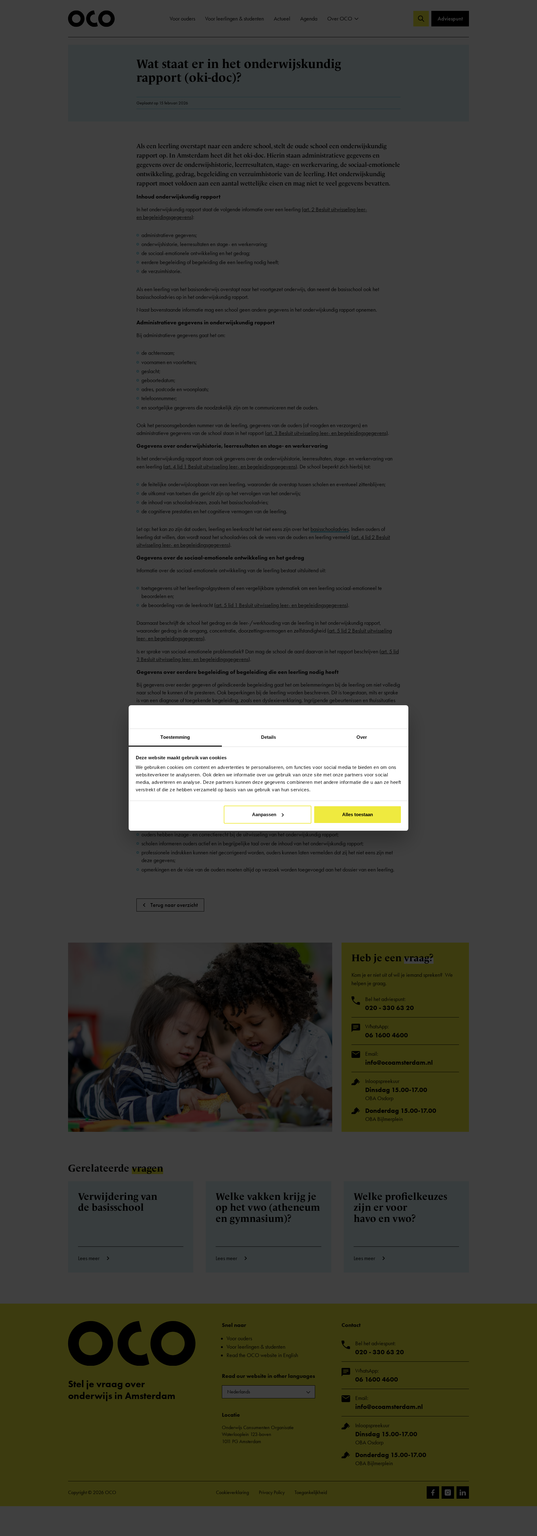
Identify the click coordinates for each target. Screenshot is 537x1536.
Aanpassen (264, 814)
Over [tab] (361, 737)
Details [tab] (268, 737)
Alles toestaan (357, 814)
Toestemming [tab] (175, 737)
